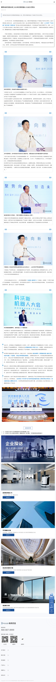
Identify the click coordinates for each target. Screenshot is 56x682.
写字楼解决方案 (7, 530)
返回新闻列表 (28, 428)
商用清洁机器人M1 (7, 492)
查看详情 (8, 497)
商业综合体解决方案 (8, 567)
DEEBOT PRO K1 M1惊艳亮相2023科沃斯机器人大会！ (17, 431)
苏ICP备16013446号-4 (29, 680)
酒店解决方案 (6, 605)
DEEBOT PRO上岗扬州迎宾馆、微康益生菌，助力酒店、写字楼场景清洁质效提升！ (24, 433)
